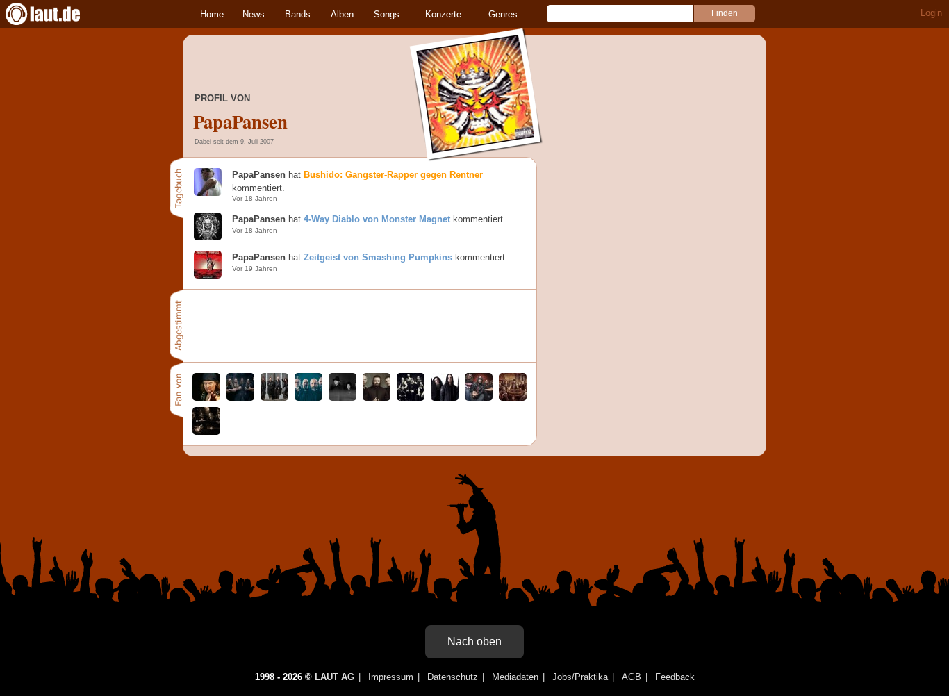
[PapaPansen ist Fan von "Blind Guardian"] (274, 397)
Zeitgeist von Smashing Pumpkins (378, 257)
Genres (503, 14)
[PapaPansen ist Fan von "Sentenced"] (206, 431)
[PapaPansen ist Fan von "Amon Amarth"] (240, 397)
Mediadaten (515, 677)
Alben (342, 14)
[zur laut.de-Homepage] (55, 14)
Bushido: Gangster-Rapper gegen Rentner (393, 174)
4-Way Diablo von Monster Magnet (377, 219)
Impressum (390, 677)
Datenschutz (452, 677)
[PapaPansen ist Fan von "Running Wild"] (206, 397)
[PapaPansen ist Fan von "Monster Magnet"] (479, 397)
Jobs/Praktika (580, 677)
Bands (298, 14)
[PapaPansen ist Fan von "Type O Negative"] (445, 397)
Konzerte (443, 14)
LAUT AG (334, 677)
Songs (386, 14)
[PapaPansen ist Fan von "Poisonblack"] (513, 397)
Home (212, 14)
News (253, 14)
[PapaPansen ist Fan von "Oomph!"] (376, 397)
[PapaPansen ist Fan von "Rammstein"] (410, 397)
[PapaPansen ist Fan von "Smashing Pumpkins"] (342, 397)
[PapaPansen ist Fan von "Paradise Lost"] (308, 397)
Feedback (675, 677)
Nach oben (474, 641)
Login (931, 13)
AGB (631, 677)
